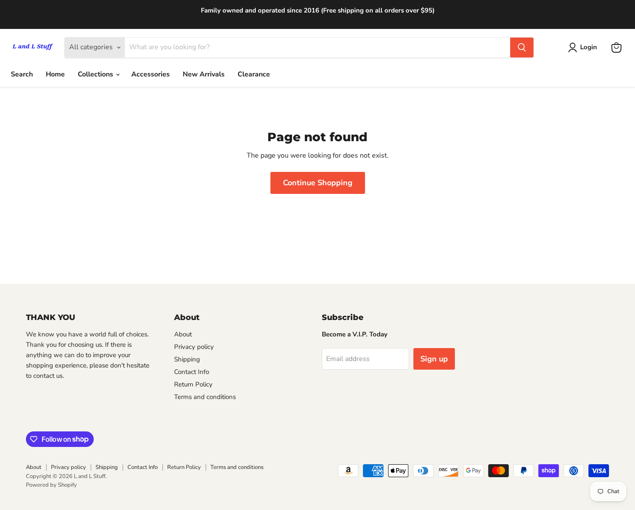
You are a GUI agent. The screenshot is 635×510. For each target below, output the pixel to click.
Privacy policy (194, 346)
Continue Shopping (317, 182)
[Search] (521, 47)
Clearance (254, 74)
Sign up (434, 359)
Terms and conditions (205, 397)
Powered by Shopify (51, 485)
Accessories (150, 74)
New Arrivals (204, 74)
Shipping (187, 359)
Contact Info (191, 371)
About (183, 334)
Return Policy (193, 384)
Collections (96, 74)
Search (22, 74)
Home (55, 74)
